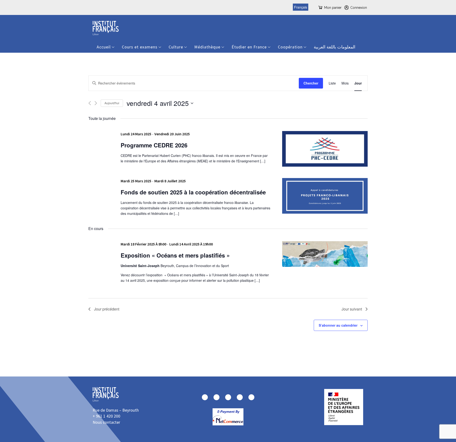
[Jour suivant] (96, 103)
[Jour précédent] (89, 103)
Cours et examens (139, 47)
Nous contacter (106, 422)
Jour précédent (106, 309)
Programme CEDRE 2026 (154, 145)
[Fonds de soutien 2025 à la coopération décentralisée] (325, 196)
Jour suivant (352, 309)
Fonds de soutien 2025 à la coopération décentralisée (193, 192)
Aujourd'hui (111, 103)
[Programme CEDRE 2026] (325, 149)
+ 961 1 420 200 (106, 416)
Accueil (104, 47)
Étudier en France (249, 47)
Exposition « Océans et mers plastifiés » (175, 255)
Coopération (290, 47)
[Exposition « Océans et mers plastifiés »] (325, 254)
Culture (176, 47)
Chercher (311, 83)
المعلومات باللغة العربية (334, 47)
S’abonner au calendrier (338, 325)
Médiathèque (207, 47)
